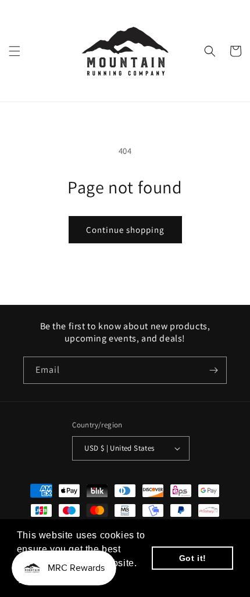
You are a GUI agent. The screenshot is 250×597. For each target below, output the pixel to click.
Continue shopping (125, 229)
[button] (14, 51)
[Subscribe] (213, 370)
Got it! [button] (192, 558)
